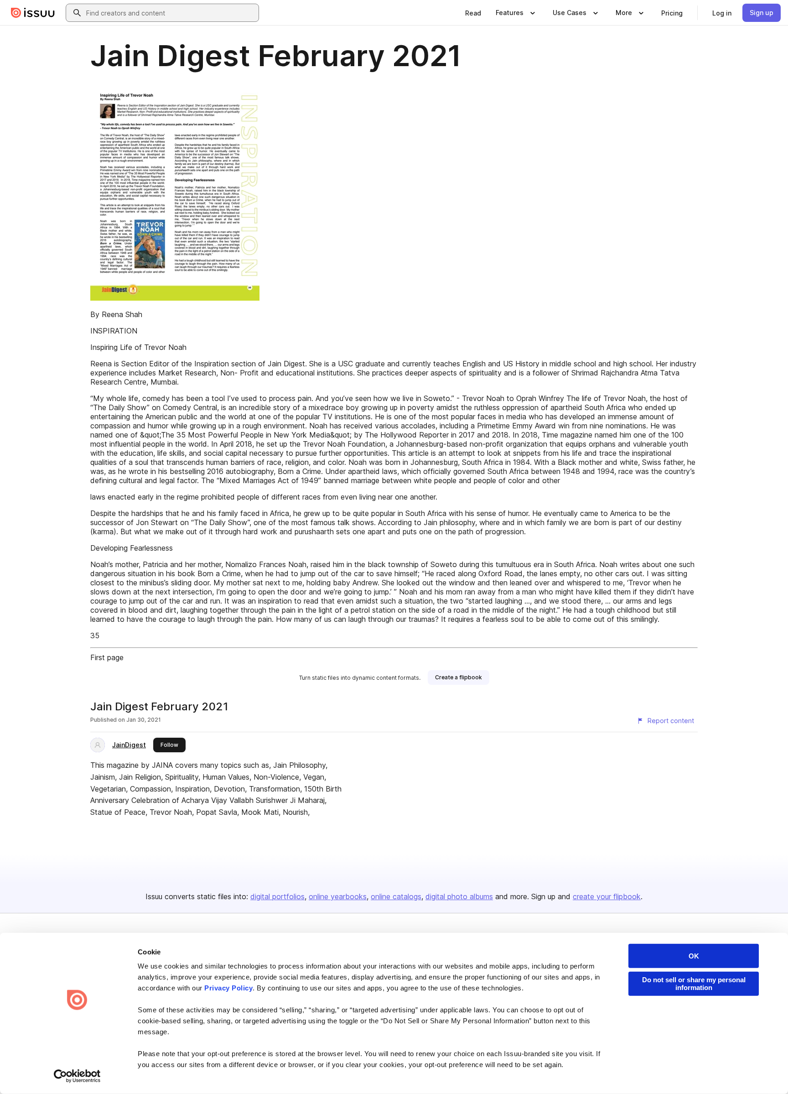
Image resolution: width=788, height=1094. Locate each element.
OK (694, 956)
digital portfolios (277, 896)
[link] (473, 13)
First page (107, 657)
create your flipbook (607, 896)
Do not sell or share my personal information (694, 983)
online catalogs (396, 896)
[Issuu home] (32, 13)
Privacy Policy (228, 988)
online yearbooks (338, 896)
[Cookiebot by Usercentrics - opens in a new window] (77, 1076)
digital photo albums (459, 896)
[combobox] (170, 12)
